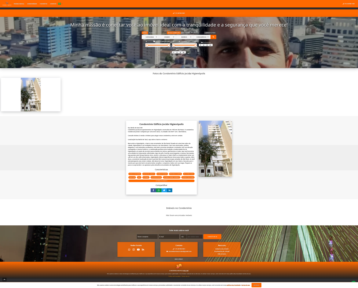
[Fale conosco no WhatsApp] (129, 249)
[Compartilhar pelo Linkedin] (169, 190)
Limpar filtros (210, 33)
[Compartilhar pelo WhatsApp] (158, 190)
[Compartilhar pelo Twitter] (164, 190)
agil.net (186, 270)
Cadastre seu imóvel (222, 249)
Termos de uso (185, 276)
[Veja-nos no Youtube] (138, 249)
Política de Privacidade (174, 276)
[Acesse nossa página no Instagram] (134, 249)
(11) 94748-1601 (180, 13)
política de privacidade (233, 285)
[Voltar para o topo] (4, 279)
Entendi (256, 285)
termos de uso (246, 285)
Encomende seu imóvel (222, 251)
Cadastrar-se (212, 237)
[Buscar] (213, 37)
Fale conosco (222, 254)
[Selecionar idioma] (60, 3)
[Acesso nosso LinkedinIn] (143, 249)
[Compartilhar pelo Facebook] (153, 190)
